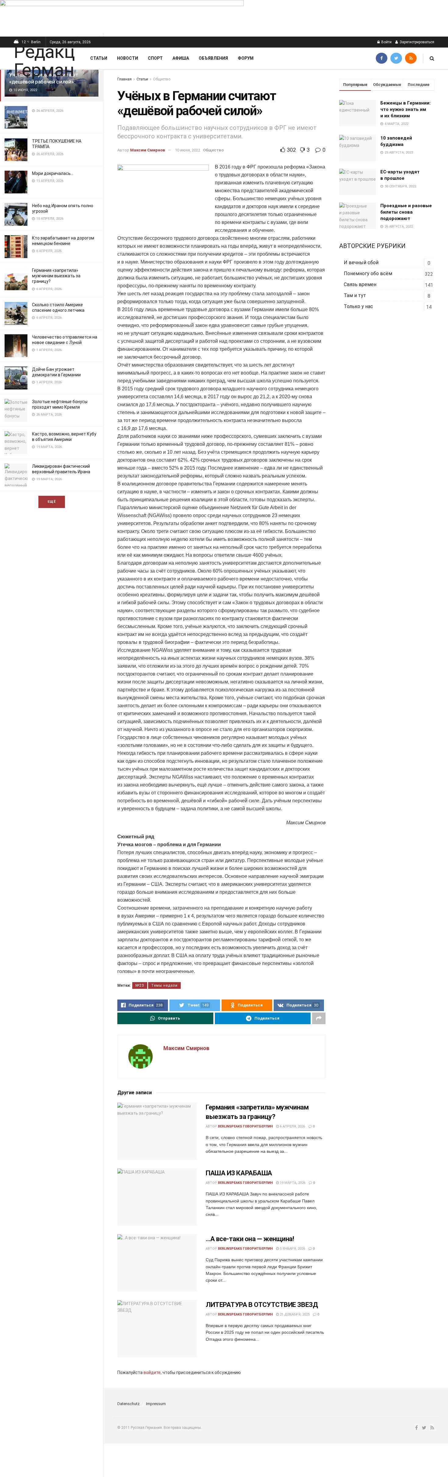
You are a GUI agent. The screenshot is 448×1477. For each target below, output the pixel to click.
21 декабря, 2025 (294, 1314)
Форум (246, 58)
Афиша (180, 58)
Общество (161, 79)
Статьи (98, 58)
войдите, (153, 1372)
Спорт (155, 58)
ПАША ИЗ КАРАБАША (239, 1173)
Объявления (213, 58)
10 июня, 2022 (187, 150)
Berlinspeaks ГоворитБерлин (245, 1126)
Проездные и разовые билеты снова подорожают (406, 212)
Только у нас (358, 306)
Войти (386, 42)
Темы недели (164, 985)
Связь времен (360, 284)
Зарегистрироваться (416, 42)
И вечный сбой (361, 262)
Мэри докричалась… (52, 173)
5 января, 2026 (292, 1249)
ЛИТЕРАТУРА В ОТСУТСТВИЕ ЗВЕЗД (262, 1304)
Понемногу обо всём (368, 273)
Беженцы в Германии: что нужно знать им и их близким (405, 109)
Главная (124, 79)
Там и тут (355, 295)
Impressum (156, 1403)
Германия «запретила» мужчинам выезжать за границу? (56, 276)
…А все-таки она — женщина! (250, 1239)
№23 (139, 985)
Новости (127, 58)
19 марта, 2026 (292, 1183)
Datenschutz (128, 1403)
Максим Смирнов (147, 150)
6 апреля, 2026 (292, 1126)
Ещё (52, 502)
